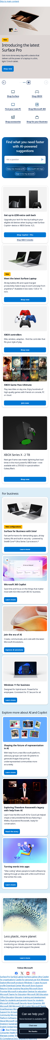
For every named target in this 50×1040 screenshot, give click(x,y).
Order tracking (13, 988)
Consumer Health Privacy (11, 1032)
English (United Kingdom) (11, 1026)
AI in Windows (43, 979)
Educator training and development (30, 997)
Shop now (8, 68)
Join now (25, 403)
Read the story (11, 831)
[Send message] (42, 159)
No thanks (33, 1031)
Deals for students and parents (13, 1000)
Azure (29, 1003)
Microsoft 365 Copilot (21, 1006)
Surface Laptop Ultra (33, 976)
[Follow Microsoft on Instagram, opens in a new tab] (34, 973)
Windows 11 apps (31, 982)
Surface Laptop (17, 976)
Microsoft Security (19, 1003)
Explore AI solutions (14, 650)
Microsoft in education (17, 991)
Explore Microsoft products (12, 982)
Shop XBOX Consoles (25, 240)
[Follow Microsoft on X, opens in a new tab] (22, 973)
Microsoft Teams (38, 1006)
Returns (3, 988)
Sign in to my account (25, 173)
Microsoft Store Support (32, 985)
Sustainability (14, 1023)
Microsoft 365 (6, 1006)
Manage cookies (7, 1035)
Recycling (25, 988)
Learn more (25, 549)
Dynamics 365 (39, 1003)
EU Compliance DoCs (9, 1038)
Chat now (33, 1025)
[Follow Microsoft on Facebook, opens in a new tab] (16, 973)
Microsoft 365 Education (37, 994)
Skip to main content (9, 1)
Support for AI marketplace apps (14, 1012)
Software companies (17, 1018)
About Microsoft (7, 1021)
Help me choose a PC (16, 169)
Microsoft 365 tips (35, 169)
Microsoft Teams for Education (13, 994)
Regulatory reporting (28, 1038)
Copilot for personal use (25, 979)
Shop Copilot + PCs (25, 235)
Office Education (7, 997)
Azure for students (35, 1000)
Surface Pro (5, 976)
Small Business (6, 1009)
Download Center (13, 985)
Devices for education (37, 991)
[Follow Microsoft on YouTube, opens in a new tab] (28, 973)
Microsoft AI (5, 1003)
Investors (4, 1023)
